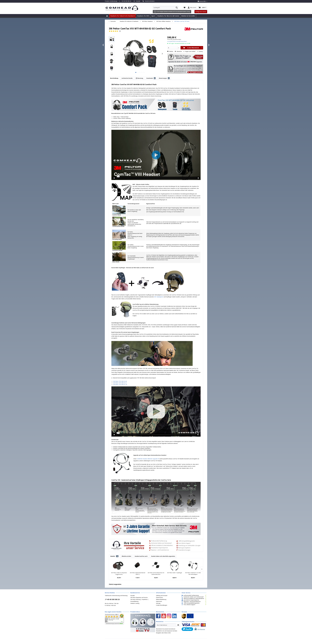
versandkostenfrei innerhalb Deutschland (177, 41)
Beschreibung (114, 78)
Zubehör (114, 556)
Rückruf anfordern (150, 1)
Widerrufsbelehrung (161, 599)
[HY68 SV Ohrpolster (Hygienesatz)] (119, 565)
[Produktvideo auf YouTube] (142, 623)
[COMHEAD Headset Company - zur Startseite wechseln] (124, 8)
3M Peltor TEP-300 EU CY (120, 383)
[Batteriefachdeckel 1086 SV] (137, 565)
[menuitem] (165, 7)
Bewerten (179, 51)
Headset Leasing (134, 603)
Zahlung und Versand (161, 595)
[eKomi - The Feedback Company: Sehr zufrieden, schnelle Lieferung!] (117, 619)
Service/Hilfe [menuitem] (202, 1)
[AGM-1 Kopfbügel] (174, 565)
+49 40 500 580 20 (126, 1)
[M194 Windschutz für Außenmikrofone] (156, 565)
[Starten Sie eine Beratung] (185, 58)
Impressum (159, 601)
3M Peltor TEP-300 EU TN (120, 384)
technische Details (127, 78)
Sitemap (158, 603)
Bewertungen (164, 78)
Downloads (150, 78)
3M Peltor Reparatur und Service (139, 597)
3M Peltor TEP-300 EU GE (120, 381)
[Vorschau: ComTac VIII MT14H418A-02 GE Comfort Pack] (112, 39)
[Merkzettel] (184, 7)
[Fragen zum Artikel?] (185, 69)
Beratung (140, 78)
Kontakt (138, 1)
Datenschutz (159, 597)
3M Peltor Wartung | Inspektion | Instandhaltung (139, 600)
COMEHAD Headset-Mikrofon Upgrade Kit (148, 459)
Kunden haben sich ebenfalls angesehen (163, 556)
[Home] (107, 16)
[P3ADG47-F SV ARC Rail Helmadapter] (193, 565)
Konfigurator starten (200, 11)
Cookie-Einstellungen (161, 605)
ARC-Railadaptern (158, 297)
